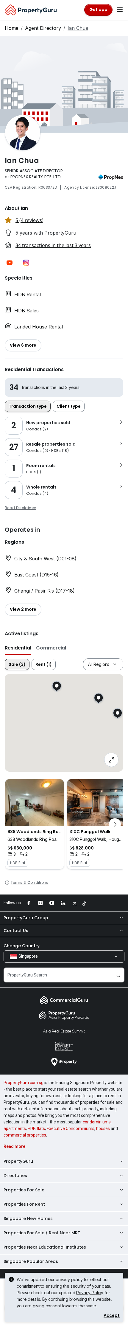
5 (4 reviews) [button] (29, 220)
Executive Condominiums (70, 1128)
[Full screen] (111, 760)
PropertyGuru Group (26, 918)
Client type (69, 406)
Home (11, 28)
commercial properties (25, 1135)
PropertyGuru (18, 1161)
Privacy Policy (89, 1292)
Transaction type (28, 406)
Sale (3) (17, 664)
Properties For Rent (24, 1204)
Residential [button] (18, 647)
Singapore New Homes (28, 1218)
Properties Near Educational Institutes (45, 1247)
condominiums (97, 1122)
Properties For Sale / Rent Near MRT (42, 1233)
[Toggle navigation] (120, 10)
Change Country (22, 946)
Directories (15, 1176)
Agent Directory (43, 28)
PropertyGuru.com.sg (23, 1082)
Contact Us (16, 931)
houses (103, 1128)
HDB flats (36, 1128)
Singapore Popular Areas (31, 1261)
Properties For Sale (24, 1190)
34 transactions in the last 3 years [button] (53, 245)
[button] (9, 262)
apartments (15, 1128)
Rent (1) (43, 664)
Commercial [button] (51, 647)
